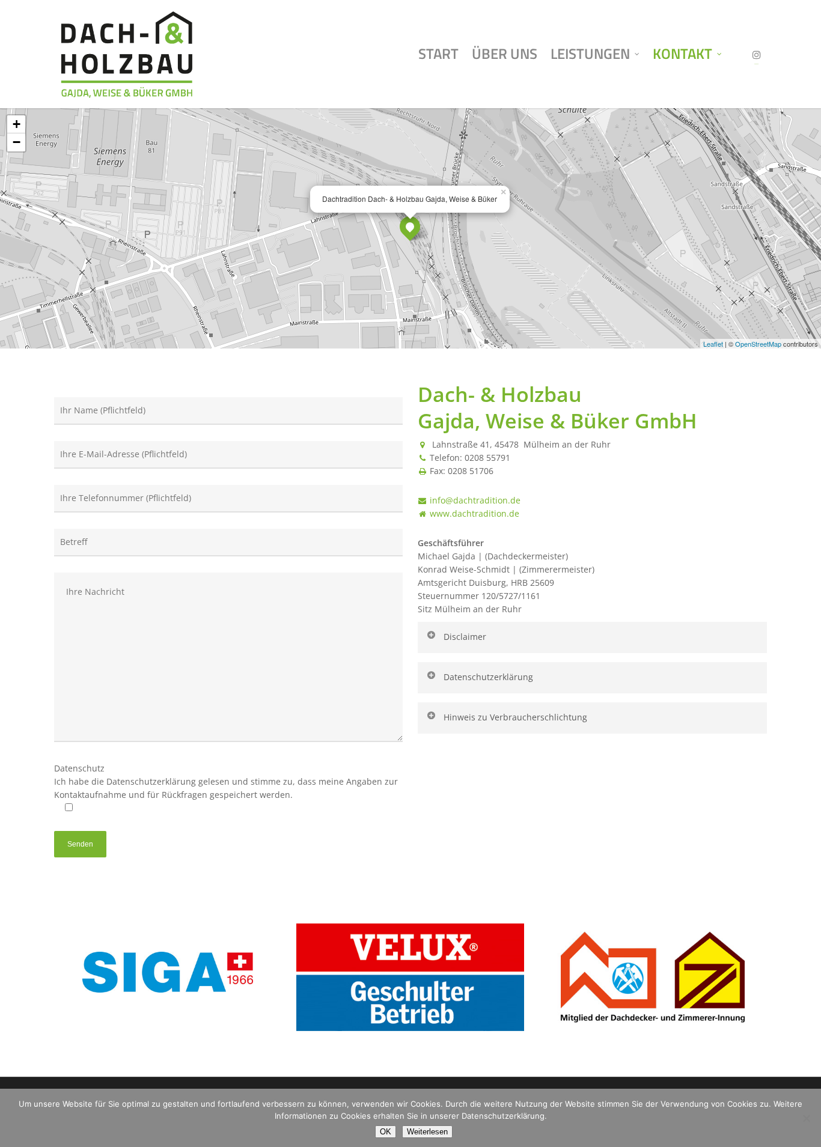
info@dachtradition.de (475, 500)
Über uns (504, 53)
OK (385, 1131)
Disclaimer (465, 636)
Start (438, 53)
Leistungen (590, 53)
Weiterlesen (427, 1131)
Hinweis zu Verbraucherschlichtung (515, 717)
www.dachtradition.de (474, 513)
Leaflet (713, 343)
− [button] (16, 142)
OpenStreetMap (758, 343)
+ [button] (16, 124)
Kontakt (682, 53)
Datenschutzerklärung (488, 677)
